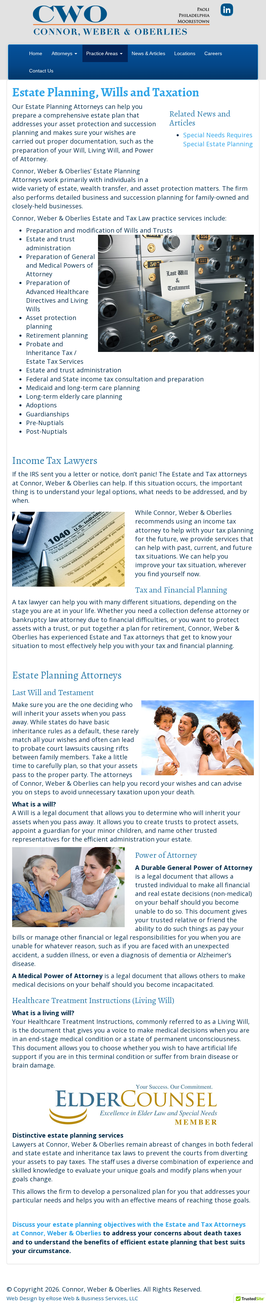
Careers (213, 53)
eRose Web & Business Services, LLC (92, 1298)
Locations (184, 53)
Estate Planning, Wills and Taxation (105, 92)
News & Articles (148, 53)
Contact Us (41, 71)
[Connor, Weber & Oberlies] (121, 20)
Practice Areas (102, 53)
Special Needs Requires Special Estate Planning (218, 139)
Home (35, 53)
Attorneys (63, 53)
